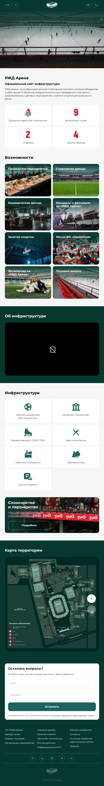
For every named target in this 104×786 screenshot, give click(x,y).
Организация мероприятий (19, 743)
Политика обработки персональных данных (82, 740)
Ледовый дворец (46, 730)
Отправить (52, 706)
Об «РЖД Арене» (14, 730)
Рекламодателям (46, 743)
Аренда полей (12, 734)
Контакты (75, 734)
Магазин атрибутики (81, 730)
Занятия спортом (46, 734)
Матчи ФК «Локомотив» (49, 738)
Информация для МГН (49, 747)
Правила (74, 746)
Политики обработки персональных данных (73, 715)
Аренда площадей (14, 738)
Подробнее (29, 525)
